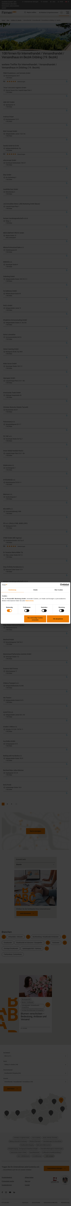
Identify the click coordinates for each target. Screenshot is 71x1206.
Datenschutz (30, 600)
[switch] (26, 610)
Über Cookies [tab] (59, 589)
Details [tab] (35, 589)
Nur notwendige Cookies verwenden (35, 619)
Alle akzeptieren (58, 619)
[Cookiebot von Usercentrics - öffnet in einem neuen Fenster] (61, 585)
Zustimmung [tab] (12, 589)
